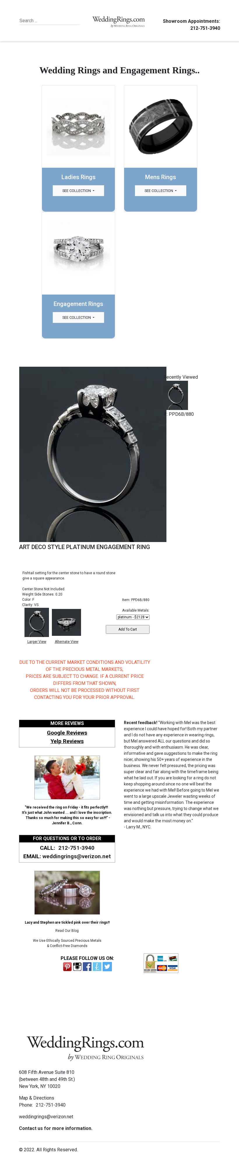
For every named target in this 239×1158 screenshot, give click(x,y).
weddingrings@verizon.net (77, 856)
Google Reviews (67, 732)
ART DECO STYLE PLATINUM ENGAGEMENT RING (84, 547)
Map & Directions (36, 1098)
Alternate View (66, 642)
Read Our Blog (67, 931)
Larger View (36, 642)
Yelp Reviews (67, 741)
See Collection (77, 190)
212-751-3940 (205, 28)
